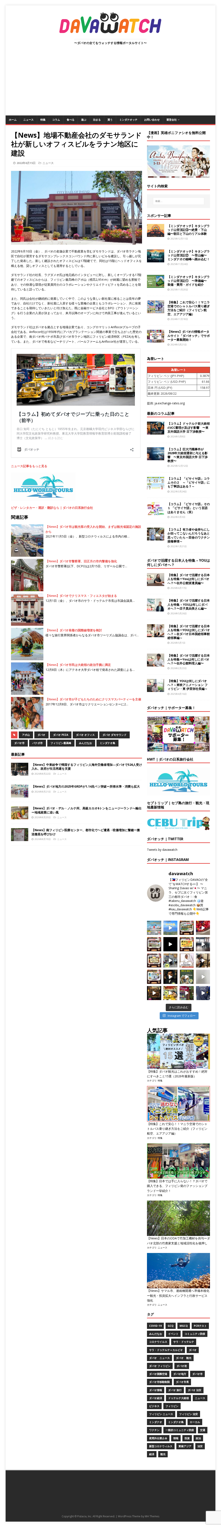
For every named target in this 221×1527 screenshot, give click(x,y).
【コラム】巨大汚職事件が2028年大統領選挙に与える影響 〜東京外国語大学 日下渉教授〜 (187, 455)
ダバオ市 (19, 743)
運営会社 (171, 119)
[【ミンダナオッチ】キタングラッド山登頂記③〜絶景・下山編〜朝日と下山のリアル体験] (155, 234)
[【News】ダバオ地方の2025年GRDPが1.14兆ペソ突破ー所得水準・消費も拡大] (19, 795)
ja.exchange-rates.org (170, 403)
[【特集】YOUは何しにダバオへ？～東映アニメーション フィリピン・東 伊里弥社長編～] (155, 689)
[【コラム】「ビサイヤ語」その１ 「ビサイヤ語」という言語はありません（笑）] (155, 513)
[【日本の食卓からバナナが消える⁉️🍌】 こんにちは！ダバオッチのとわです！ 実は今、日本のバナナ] (170, 993)
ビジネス (154, 1406)
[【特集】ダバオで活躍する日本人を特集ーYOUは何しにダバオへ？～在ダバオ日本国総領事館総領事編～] (155, 634)
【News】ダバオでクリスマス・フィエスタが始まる (81, 596)
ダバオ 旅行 (175, 1390)
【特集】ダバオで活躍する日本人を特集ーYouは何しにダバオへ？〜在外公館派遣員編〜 (188, 579)
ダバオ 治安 (194, 1390)
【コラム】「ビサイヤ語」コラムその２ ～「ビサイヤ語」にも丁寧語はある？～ (188, 482)
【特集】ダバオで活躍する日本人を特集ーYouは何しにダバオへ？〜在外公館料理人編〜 (188, 659)
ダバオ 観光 (183, 1358)
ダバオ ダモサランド (114, 735)
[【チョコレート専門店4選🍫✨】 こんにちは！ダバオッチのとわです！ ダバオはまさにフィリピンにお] (154, 944)
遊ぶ (83, 119)
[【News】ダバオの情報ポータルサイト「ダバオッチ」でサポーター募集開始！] (155, 340)
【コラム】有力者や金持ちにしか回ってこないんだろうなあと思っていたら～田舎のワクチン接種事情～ (188, 535)
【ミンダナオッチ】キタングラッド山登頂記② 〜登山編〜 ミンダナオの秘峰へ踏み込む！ (188, 255)
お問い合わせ (152, 119)
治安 (200, 1446)
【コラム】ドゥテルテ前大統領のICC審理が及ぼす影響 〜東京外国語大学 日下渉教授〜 (188, 427)
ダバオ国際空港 (158, 1374)
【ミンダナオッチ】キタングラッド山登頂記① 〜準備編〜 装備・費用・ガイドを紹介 (188, 281)
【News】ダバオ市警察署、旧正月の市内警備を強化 (81, 561)
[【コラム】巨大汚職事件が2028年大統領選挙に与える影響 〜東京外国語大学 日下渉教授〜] (155, 457)
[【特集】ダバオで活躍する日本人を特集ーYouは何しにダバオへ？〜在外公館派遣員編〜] (155, 583)
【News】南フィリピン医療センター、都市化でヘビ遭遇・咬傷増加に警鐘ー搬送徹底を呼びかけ (86, 832)
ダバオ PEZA (60, 735)
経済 (151, 1454)
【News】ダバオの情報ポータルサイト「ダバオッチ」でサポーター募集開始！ (188, 335)
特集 (43, 119)
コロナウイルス (158, 1342)
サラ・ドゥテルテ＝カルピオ (166, 1350)
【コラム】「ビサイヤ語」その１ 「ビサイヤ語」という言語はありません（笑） (188, 508)
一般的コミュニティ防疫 (180, 1430)
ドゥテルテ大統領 (178, 1398)
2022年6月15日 (26, 163)
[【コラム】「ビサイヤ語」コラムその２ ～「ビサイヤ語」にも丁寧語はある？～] (155, 487)
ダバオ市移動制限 (159, 1382)
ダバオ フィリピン (159, 1366)
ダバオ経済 (155, 1398)
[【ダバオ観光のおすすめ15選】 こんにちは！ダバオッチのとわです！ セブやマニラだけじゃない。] (154, 977)
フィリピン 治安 (188, 1414)
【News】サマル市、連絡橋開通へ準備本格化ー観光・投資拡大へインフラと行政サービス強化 (178, 1295)
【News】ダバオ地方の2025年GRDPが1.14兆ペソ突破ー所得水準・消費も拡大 (86, 786)
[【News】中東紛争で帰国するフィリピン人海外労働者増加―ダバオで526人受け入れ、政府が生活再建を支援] (19, 773)
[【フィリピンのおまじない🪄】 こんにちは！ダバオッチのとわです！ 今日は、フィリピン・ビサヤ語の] (170, 944)
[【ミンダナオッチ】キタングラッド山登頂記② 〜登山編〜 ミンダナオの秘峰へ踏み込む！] (155, 260)
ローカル (195, 1422)
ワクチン (154, 1430)
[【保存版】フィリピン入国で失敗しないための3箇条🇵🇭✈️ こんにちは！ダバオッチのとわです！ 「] (203, 960)
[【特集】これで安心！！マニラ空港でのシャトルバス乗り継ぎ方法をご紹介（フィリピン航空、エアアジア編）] (155, 311)
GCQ (171, 1326)
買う (110, 119)
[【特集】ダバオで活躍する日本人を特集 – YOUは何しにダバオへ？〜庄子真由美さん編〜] (155, 609)
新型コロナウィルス (160, 1446)
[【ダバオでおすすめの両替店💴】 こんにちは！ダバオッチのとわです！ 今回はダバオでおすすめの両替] (187, 928)
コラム (56, 119)
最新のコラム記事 (161, 413)
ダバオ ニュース (159, 1358)
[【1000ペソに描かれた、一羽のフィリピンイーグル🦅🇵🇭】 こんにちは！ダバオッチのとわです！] (187, 977)
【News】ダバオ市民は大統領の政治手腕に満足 (78, 665)
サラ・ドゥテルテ (183, 1342)
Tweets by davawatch (162, 850)
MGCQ (184, 1326)
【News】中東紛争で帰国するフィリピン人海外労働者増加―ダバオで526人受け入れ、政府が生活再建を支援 (87, 767)
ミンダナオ (155, 1422)
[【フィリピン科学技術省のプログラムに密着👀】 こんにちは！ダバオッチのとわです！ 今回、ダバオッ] (203, 928)
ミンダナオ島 (107, 743)
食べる (70, 119)
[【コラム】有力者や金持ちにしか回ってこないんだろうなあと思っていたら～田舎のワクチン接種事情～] (155, 538)
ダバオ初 (182, 1366)
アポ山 (26, 735)
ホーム (13, 119)
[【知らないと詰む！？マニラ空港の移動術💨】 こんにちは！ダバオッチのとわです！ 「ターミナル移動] (170, 960)
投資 (187, 1438)
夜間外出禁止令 (158, 1438)
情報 (175, 1438)
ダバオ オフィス (85, 735)
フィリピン (172, 1406)
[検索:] (178, 201)
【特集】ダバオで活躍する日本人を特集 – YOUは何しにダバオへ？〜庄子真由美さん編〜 (188, 604)
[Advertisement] (111, 83)
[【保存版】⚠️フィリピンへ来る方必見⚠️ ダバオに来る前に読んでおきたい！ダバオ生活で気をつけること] (187, 944)
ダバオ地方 (179, 1374)
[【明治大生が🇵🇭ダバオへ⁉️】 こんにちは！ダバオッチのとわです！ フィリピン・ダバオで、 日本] (203, 993)
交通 (202, 1430)
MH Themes (152, 1516)
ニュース (28, 119)
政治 (198, 1438)
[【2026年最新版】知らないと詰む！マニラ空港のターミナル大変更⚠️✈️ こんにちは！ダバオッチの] (154, 928)
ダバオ (41, 735)
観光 (163, 1454)
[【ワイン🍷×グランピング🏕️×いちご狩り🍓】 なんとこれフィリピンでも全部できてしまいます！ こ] (187, 993)
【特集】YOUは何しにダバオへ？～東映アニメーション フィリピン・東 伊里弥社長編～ (187, 685)
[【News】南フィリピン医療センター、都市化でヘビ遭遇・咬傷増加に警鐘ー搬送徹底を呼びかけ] (19, 839)
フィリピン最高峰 (61, 743)
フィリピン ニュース (161, 1414)
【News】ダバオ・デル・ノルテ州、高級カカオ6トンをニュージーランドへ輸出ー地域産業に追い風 (87, 810)
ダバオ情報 (155, 1390)
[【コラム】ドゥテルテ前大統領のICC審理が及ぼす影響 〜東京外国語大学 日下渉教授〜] (155, 432)
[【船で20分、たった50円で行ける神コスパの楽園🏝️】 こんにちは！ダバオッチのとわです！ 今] (170, 928)
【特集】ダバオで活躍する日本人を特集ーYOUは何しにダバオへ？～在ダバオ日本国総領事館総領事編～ (188, 632)
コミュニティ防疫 (195, 1334)
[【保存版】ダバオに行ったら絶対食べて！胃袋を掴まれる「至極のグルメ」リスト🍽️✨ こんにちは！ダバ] (154, 960)
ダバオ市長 (182, 1382)
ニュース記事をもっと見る (29, 466)
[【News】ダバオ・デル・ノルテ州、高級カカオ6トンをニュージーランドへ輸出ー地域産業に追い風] (19, 817)
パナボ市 (37, 743)
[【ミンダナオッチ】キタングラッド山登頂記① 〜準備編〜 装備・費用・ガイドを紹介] (155, 285)
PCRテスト (200, 1326)
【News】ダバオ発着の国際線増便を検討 (74, 630)
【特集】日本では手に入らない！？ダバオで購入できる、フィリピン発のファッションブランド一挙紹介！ (177, 1186)
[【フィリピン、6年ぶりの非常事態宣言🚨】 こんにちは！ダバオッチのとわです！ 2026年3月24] (154, 993)
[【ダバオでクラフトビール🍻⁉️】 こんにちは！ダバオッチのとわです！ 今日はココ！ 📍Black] (203, 944)
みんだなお (85, 743)
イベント (173, 1334)
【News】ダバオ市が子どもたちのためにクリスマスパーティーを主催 (93, 699)
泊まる (97, 119)
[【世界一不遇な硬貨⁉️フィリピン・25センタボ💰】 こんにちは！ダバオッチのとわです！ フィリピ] (203, 977)
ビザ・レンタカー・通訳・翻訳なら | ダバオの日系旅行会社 (52, 508)
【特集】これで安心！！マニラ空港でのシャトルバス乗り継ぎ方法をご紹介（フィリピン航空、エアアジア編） (188, 308)
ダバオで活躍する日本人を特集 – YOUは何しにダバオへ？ (178, 562)
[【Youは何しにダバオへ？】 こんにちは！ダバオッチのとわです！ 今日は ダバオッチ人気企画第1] (187, 960)
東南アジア (184, 1446)
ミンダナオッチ (128, 119)
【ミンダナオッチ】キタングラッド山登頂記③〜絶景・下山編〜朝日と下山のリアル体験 (188, 230)
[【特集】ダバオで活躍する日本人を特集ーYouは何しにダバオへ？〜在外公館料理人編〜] (155, 664)
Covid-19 (155, 1326)
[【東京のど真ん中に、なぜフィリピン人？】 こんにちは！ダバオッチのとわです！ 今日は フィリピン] (170, 977)
